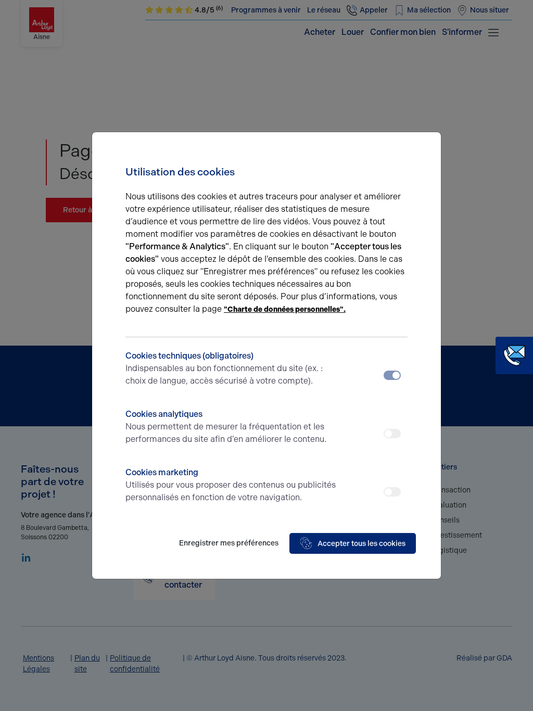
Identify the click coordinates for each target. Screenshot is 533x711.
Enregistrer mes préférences (228, 543)
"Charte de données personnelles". (285, 309)
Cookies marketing (230, 484)
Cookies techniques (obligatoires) (224, 368)
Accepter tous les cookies (361, 543)
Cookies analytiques (225, 426)
